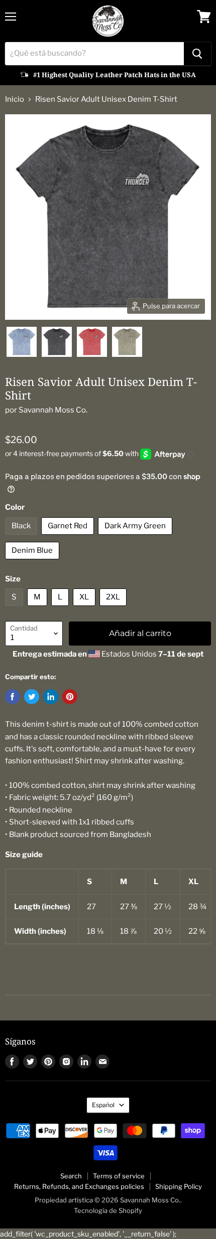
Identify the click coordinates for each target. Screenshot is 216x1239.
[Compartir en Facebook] (12, 696)
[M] (38, 608)
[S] (15, 608)
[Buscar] (197, 53)
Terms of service (119, 1176)
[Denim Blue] (33, 561)
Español (103, 1105)
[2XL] (114, 608)
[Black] (22, 537)
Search (71, 1176)
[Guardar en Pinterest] (69, 696)
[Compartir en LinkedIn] (50, 696)
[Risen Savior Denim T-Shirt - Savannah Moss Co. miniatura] (22, 342)
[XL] (85, 608)
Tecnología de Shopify (108, 1210)
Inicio (14, 99)
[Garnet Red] (68, 537)
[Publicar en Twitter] (31, 696)
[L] (61, 608)
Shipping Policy (178, 1186)
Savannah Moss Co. (53, 410)
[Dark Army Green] (136, 537)
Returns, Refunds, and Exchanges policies (79, 1186)
